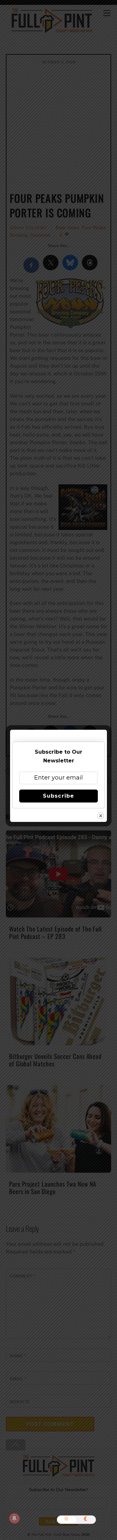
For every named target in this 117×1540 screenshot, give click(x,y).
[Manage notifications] (14, 1518)
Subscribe (58, 796)
